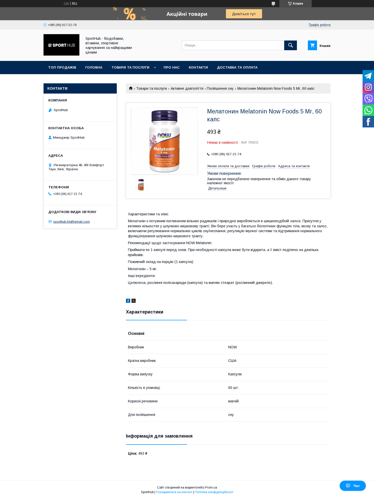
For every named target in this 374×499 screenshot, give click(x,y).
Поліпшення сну (220, 88)
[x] (134, 301)
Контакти (198, 67)
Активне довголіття (187, 88)
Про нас (172, 67)
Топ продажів (62, 67)
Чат (356, 486)
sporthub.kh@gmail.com (71, 222)
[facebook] (128, 301)
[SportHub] (61, 54)
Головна (93, 67)
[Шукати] (290, 45)
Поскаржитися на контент (174, 492)
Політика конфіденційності (214, 492)
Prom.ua (211, 487)
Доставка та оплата (237, 67)
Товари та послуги (130, 67)
